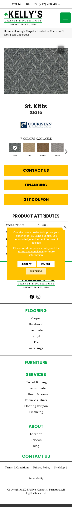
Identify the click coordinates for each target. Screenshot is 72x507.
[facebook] (32, 297)
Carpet (30, 31)
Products (42, 31)
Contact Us (36, 170)
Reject (45, 263)
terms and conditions (31, 251)
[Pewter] (57, 147)
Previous (6, 149)
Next (66, 149)
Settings (36, 271)
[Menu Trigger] (65, 17)
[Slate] (15, 147)
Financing (36, 185)
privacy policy (41, 247)
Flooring (18, 31)
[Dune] (29, 147)
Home (7, 31)
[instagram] (38, 297)
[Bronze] (43, 147)
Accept (27, 263)
